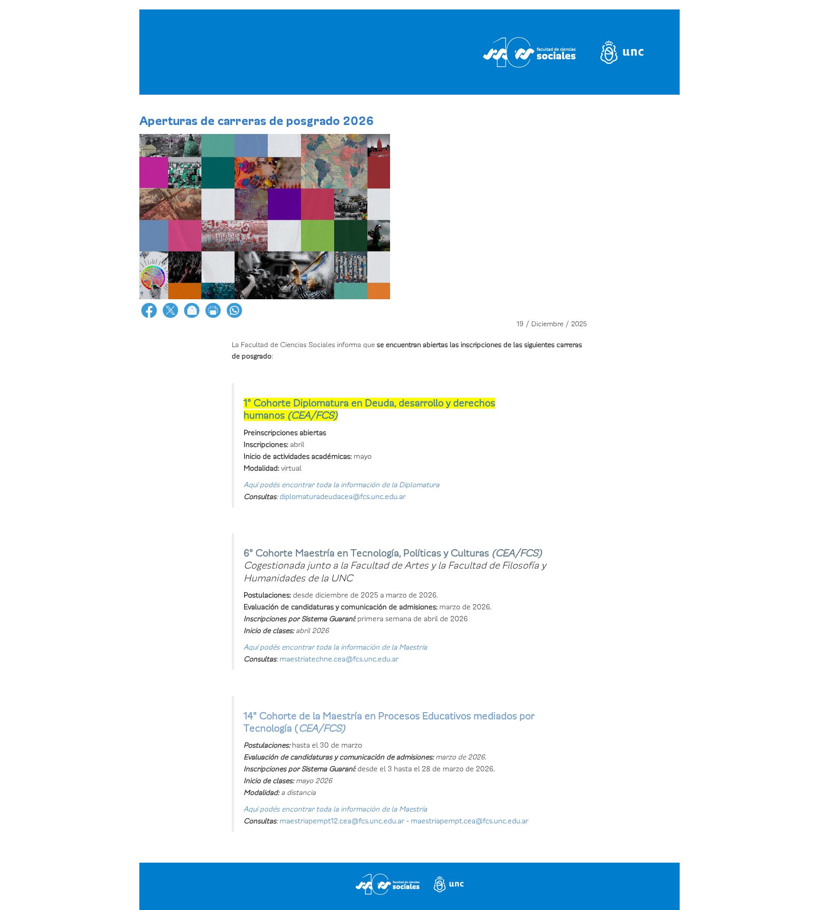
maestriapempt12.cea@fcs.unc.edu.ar (342, 821)
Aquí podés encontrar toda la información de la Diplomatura (341, 485)
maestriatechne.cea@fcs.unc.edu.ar (339, 659)
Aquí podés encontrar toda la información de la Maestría (335, 647)
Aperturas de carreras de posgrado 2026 (256, 121)
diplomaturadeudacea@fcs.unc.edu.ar (343, 496)
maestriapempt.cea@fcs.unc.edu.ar (469, 821)
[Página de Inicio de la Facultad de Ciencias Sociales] (259, 52)
